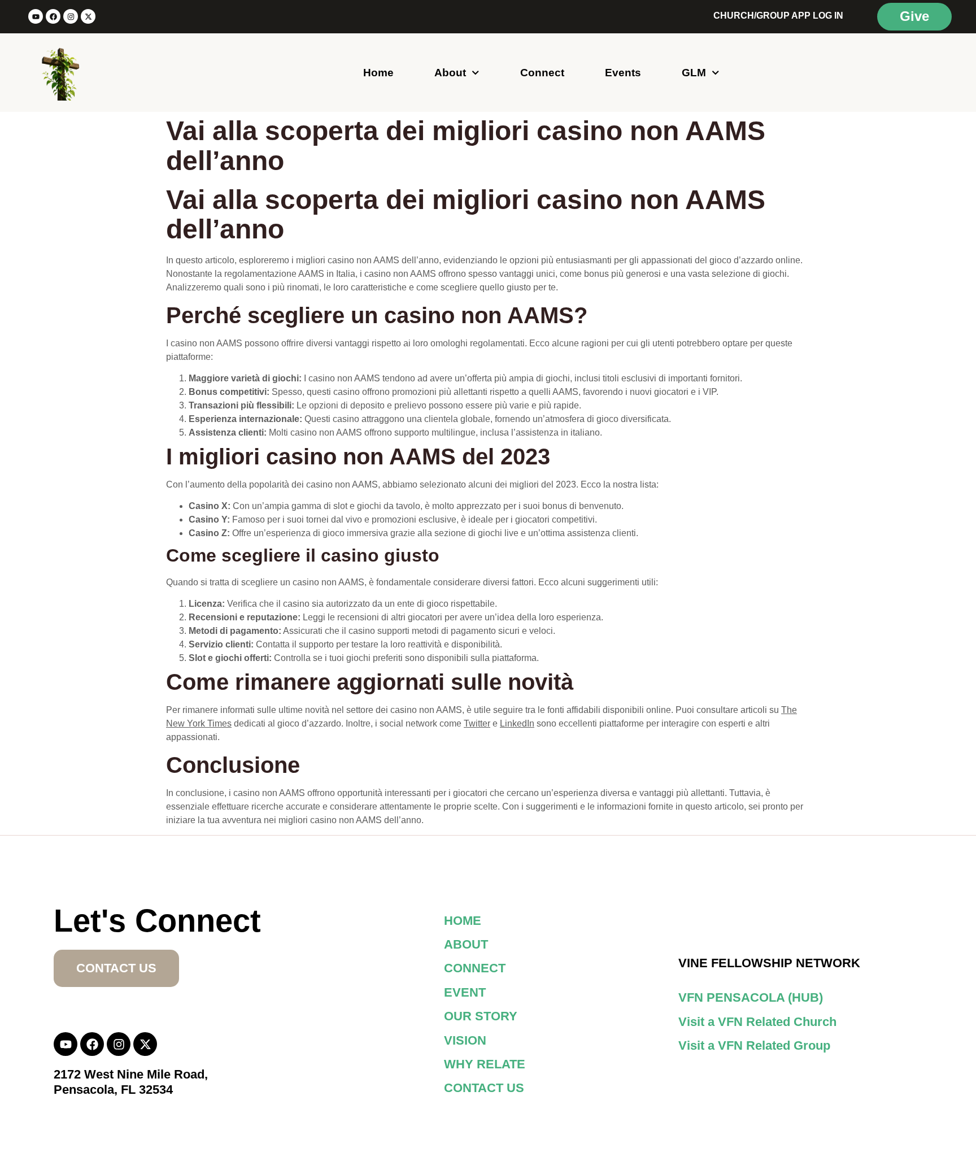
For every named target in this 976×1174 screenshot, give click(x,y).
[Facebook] (53, 16)
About (450, 73)
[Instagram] (70, 16)
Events (623, 73)
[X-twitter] (88, 16)
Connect (542, 73)
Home (378, 73)
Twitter (477, 723)
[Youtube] (35, 16)
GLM (694, 73)
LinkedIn (517, 723)
